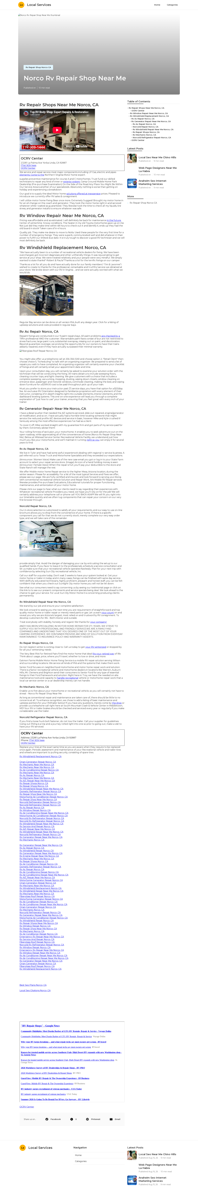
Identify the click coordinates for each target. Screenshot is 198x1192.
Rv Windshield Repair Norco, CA (37, 850)
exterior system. (71, 181)
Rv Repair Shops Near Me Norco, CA (39, 923)
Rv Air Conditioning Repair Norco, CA (39, 770)
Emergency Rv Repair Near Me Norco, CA (42, 936)
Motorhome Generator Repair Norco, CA (41, 880)
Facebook (56, 1119)
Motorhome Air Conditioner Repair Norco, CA (44, 797)
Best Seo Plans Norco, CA (33, 985)
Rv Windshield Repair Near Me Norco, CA (41, 788)
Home (157, 5)
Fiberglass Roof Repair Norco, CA (37, 896)
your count (108, 612)
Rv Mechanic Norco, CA (32, 840)
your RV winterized (95, 647)
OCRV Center (28, 168)
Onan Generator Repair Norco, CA (38, 762)
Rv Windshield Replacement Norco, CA (40, 756)
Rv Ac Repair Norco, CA (32, 775)
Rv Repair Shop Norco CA (38, 67)
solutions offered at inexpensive (83, 193)
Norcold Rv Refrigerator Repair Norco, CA (42, 818)
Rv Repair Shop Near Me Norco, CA (38, 794)
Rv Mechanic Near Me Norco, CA (37, 764)
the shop (117, 703)
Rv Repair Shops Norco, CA (34, 783)
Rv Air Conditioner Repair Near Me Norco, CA (43, 904)
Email (117, 1119)
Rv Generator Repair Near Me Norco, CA (41, 837)
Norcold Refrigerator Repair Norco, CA (40, 802)
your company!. (98, 622)
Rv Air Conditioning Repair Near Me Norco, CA (44, 813)
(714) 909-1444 (28, 165)
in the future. (114, 220)
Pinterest (95, 1119)
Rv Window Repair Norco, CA (35, 810)
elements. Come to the (32, 175)
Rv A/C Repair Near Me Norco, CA (37, 780)
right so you (93, 440)
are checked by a (110, 336)
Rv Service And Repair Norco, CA (37, 826)
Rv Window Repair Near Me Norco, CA (40, 953)
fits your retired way (103, 653)
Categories (172, 5)
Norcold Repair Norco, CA (145, 127)
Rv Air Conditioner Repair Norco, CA (39, 864)
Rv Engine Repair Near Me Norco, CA (39, 856)
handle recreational (67, 678)
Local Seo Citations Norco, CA (35, 990)
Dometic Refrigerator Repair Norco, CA (40, 791)
